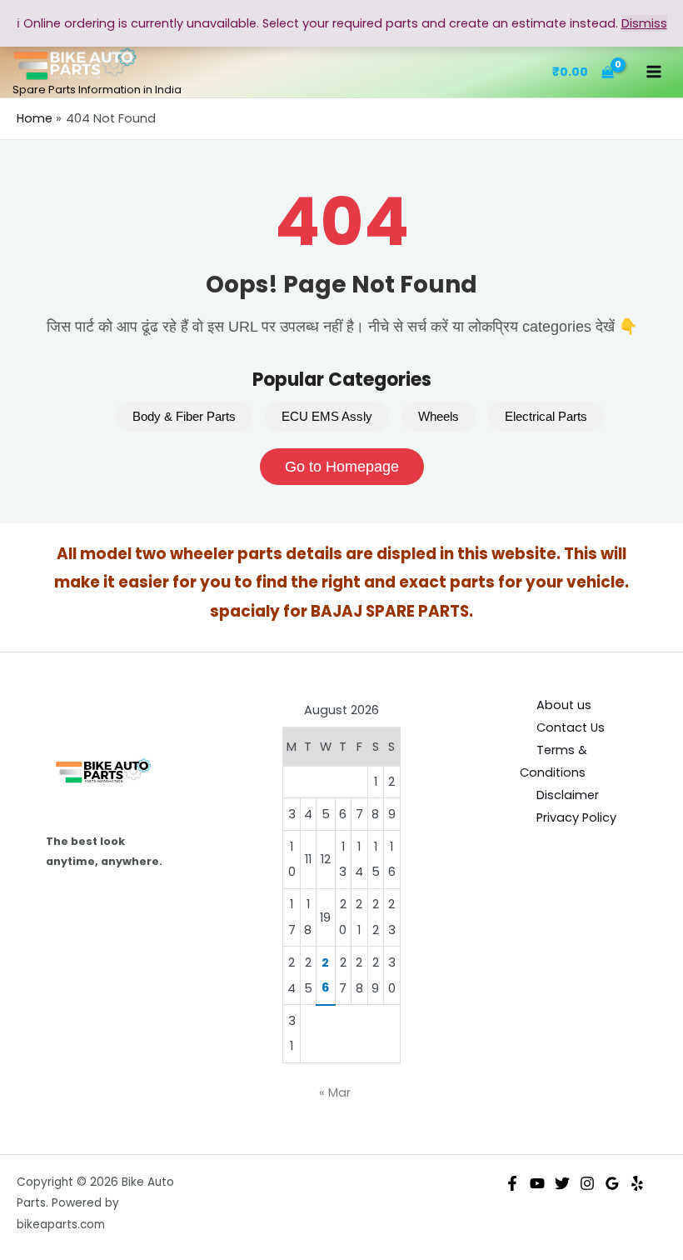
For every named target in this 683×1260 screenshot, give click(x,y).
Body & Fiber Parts (184, 416)
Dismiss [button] (644, 23)
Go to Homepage (342, 466)
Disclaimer (567, 795)
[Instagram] (587, 1183)
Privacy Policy (576, 817)
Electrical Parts (546, 416)
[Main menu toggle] (654, 71)
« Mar (335, 1092)
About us (563, 705)
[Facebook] (512, 1183)
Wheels (438, 416)
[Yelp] (637, 1183)
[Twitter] (562, 1183)
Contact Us (570, 727)
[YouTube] (537, 1183)
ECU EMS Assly (327, 416)
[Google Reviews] (612, 1183)
